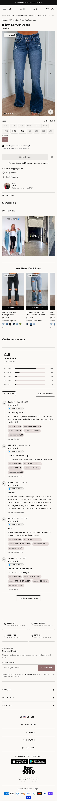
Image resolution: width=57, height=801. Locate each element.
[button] (28, 73)
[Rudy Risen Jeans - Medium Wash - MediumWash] (54, 323)
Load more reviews (28, 598)
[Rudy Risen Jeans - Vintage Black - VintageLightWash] (17, 323)
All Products (13, 20)
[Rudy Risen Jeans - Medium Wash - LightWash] (51, 323)
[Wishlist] (47, 9)
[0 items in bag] (52, 9)
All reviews (9, 393)
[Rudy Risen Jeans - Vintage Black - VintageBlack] (10, 323)
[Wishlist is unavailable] (52, 157)
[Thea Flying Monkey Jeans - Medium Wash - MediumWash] (30, 324)
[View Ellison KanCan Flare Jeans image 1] (5, 113)
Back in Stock (35, 15)
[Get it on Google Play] (37, 761)
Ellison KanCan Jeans (28, 20)
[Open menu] (4, 9)
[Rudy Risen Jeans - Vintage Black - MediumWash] (7, 323)
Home (4, 20)
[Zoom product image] (50, 112)
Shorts (46, 15)
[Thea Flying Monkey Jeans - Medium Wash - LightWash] (34, 324)
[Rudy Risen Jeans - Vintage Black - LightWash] (3, 323)
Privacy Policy (29, 674)
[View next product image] (50, 74)
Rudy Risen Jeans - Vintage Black (10, 313)
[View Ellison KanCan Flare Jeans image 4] (10, 113)
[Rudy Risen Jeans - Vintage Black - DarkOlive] (20, 323)
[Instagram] (20, 780)
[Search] (9, 9)
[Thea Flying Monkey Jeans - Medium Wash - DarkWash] (27, 324)
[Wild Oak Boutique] (28, 9)
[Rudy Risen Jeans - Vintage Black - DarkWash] (13, 323)
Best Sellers (21, 15)
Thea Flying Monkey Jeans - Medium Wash (35, 313)
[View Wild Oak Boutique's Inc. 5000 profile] (28, 770)
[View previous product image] (6, 74)
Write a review (45, 393)
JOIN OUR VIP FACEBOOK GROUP (28, 2)
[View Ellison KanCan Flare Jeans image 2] (6, 113)
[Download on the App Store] (19, 761)
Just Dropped (8, 15)
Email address (8, 662)
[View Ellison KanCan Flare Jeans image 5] (12, 113)
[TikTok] (37, 780)
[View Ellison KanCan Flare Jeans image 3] (8, 113)
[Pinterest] (31, 780)
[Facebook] (25, 780)
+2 (3, 327)
